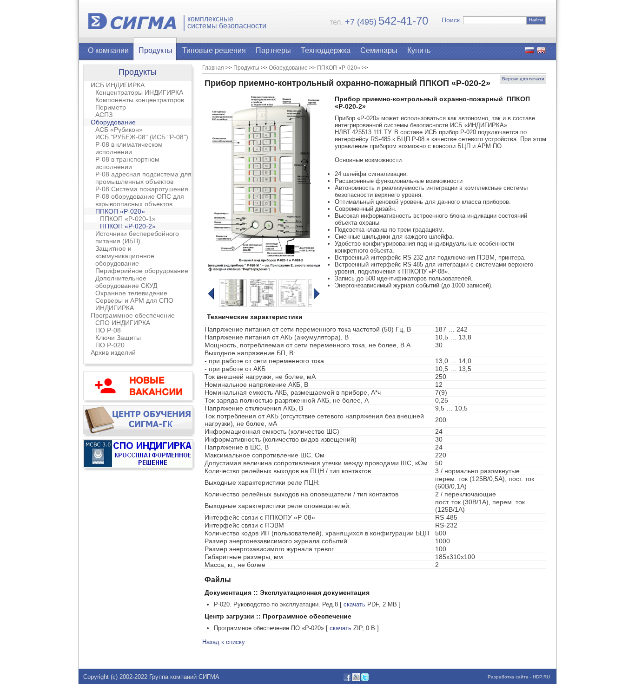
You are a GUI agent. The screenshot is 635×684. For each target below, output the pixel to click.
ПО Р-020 (110, 345)
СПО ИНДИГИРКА (122, 322)
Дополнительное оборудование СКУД (126, 281)
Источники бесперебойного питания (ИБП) (137, 237)
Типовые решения (214, 50)
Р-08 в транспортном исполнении (127, 163)
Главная (213, 68)
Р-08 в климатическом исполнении (129, 148)
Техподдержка (326, 50)
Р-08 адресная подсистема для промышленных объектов (143, 177)
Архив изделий (113, 352)
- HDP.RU (539, 676)
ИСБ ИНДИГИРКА (118, 85)
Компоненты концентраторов (139, 100)
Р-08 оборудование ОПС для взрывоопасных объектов (139, 200)
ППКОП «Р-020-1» (128, 218)
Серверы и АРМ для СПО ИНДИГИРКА (134, 304)
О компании (108, 50)
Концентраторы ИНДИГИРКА (139, 92)
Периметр (110, 107)
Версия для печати (523, 78)
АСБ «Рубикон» (119, 129)
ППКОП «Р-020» (120, 211)
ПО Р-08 (108, 330)
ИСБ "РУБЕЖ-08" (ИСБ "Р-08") (141, 137)
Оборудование (113, 122)
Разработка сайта (508, 676)
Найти (536, 19)
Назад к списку (223, 641)
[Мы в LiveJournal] (356, 679)
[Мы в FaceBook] (347, 679)
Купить (418, 50)
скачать (354, 604)
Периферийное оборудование (141, 270)
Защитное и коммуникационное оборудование (124, 256)
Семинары (378, 50)
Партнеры (273, 50)
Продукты (155, 50)
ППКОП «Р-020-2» (128, 226)
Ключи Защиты (118, 337)
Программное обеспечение (133, 315)
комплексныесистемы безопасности (226, 22)
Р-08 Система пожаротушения (141, 189)
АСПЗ (103, 114)
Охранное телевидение (131, 293)
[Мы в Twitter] (365, 679)
